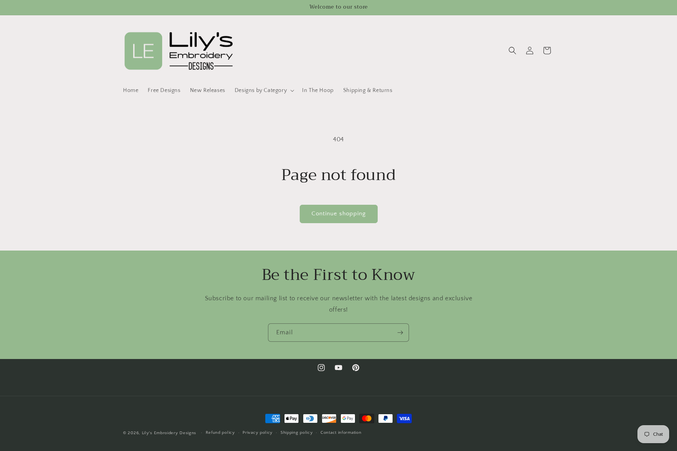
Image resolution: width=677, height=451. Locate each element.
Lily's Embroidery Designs (169, 433)
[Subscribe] (400, 332)
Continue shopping (338, 213)
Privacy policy (258, 432)
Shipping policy (297, 432)
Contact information (340, 432)
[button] (263, 90)
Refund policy (220, 432)
